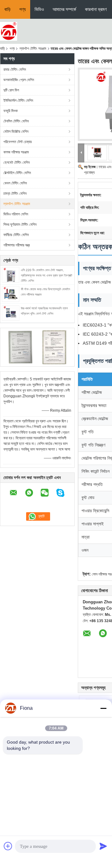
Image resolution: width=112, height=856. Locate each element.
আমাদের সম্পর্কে (64, 9)
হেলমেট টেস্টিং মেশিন (16, 162)
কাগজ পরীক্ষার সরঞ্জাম (16, 152)
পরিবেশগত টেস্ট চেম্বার (17, 142)
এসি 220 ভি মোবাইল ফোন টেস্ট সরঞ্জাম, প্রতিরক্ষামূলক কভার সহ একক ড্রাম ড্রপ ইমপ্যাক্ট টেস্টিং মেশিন (46, 275)
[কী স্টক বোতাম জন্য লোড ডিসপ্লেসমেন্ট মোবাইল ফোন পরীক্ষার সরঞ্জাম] (10, 293)
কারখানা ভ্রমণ (96, 9)
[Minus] (103, 708)
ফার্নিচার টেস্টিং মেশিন (16, 235)
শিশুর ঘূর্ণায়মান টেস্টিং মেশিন (19, 224)
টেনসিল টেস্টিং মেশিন (16, 121)
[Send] (103, 846)
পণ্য (22, 9)
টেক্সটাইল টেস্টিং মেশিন (17, 173)
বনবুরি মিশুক (10, 111)
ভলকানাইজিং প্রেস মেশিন (18, 80)
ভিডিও (39, 9)
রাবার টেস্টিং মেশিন (14, 69)
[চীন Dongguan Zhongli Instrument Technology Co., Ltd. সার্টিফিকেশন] (20, 347)
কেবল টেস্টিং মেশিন (15, 183)
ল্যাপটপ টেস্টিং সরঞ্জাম (33, 48)
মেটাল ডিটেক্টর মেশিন (15, 131)
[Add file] (8, 846)
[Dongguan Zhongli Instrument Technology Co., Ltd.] (8, 31)
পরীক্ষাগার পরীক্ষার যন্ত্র (16, 245)
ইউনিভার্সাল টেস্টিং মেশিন (18, 100)
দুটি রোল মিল (11, 90)
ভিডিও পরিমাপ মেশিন (15, 214)
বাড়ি (7, 9)
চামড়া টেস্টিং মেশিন (14, 193)
